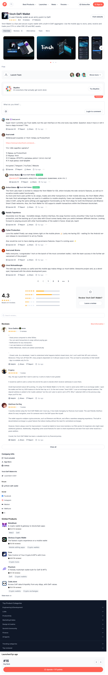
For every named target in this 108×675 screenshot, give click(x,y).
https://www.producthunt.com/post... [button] (20, 143)
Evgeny (11, 370)
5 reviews (23, 331)
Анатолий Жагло (13, 250)
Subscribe (86, 4)
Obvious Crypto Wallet (17, 538)
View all (53, 447)
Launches (43, 4)
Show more (94, 75)
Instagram (7, 500)
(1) (15, 182)
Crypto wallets (33, 547)
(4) (12, 225)
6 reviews (26, 20)
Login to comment (93, 111)
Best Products (28, 4)
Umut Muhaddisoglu (14, 265)
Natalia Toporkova (13, 212)
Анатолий (10, 134)
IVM (7, 119)
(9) (12, 207)
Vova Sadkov (13, 328)
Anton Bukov (14, 175)
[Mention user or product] (6, 111)
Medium (7, 504)
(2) (12, 129)
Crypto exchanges (30, 591)
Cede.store (12, 582)
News (53, 4)
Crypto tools (14, 562)
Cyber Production (13, 230)
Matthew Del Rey (15, 404)
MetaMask (12, 523)
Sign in (99, 4)
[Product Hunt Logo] (5, 4)
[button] (47, 31)
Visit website (97, 17)
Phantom (11, 567)
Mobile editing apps (17, 547)
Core (10, 552)
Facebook (7, 496)
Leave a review (90, 303)
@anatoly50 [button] (14, 178)
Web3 (11, 533)
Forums (64, 4)
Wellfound (7, 508)
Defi (18, 533)
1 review (23, 373)
